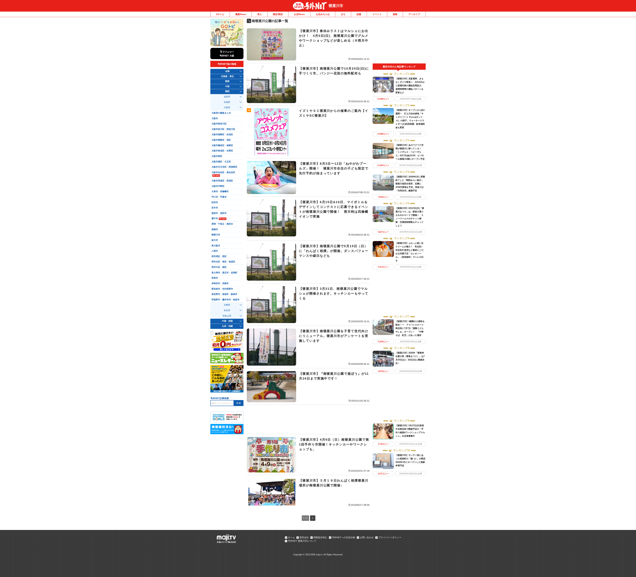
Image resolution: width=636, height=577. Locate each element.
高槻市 (215, 229)
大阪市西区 (217, 156)
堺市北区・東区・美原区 (223, 262)
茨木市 (215, 208)
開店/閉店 (278, 14)
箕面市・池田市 (219, 213)
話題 (359, 14)
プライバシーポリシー (389, 537)
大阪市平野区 (218, 186)
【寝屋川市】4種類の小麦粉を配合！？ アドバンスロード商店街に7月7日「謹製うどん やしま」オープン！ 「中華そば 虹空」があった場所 (411, 328)
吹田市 (215, 202)
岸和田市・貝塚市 (220, 283)
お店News (299, 14)
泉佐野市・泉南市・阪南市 (224, 294)
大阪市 (215, 118)
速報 (395, 14)
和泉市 (215, 278)
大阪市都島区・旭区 (221, 140)
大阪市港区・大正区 (221, 162)
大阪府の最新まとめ (221, 113)
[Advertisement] (308, 419)
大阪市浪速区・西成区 (222, 181)
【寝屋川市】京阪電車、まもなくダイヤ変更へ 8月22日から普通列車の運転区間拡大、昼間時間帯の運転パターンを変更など (410, 85)
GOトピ (220, 14)
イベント (377, 14)
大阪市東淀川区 (219, 124)
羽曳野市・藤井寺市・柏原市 (225, 300)
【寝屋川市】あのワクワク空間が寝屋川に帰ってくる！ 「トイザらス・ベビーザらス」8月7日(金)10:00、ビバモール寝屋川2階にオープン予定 (410, 152)
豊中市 (219, 218)
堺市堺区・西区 (219, 256)
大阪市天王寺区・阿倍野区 (224, 167)
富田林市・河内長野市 (222, 289)
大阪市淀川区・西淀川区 (223, 129)
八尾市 (215, 251)
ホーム (291, 537)
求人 (259, 14)
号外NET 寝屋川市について (302, 541)
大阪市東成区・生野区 (222, 151)
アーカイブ (414, 14)
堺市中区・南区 (219, 267)
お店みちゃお (323, 14)
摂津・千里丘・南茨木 (222, 224)
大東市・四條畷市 (220, 191)
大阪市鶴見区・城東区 (222, 145)
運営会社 (304, 537)
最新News (240, 14)
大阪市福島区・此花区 (222, 134)
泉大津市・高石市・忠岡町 (224, 273)
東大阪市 (216, 246)
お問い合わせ (367, 537)
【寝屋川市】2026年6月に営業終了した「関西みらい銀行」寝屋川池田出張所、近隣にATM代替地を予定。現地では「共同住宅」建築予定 (410, 183)
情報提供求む (320, 537)
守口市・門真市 (219, 197)
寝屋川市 (336, 6)
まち (343, 14)
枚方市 (215, 240)
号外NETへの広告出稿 (343, 537)
